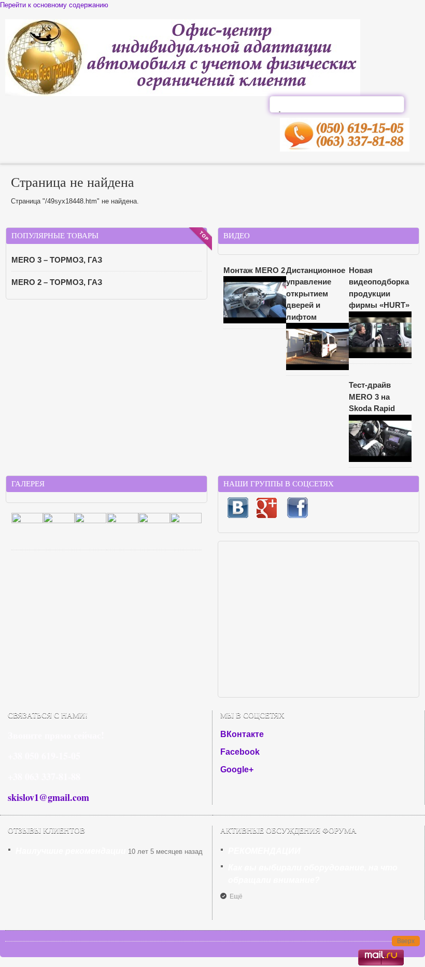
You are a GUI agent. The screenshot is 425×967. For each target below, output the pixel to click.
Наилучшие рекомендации (71, 851)
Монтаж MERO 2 (254, 270)
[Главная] (182, 94)
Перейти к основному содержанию (54, 5)
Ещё (236, 896)
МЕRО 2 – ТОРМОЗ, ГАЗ (56, 282)
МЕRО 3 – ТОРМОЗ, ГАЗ (56, 259)
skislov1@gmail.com (48, 797)
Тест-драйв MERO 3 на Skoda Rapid (372, 396)
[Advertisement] (318, 619)
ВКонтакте (242, 734)
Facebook (240, 751)
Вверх (406, 941)
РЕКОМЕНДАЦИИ (264, 851)
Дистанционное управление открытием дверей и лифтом (315, 293)
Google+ (236, 769)
